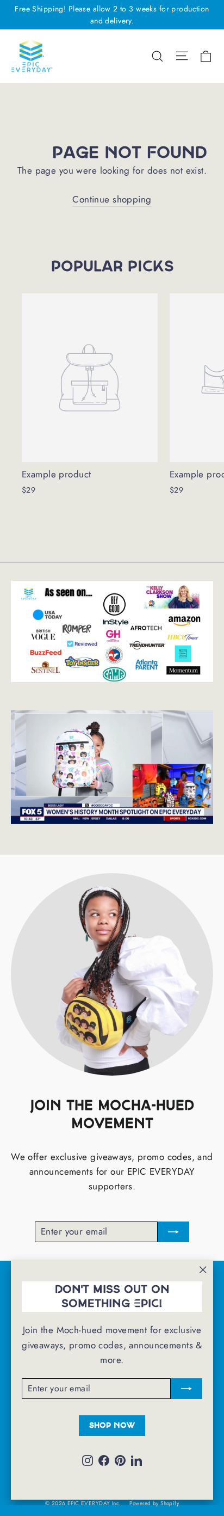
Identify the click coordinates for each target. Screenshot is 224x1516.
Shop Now (112, 1425)
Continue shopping (111, 199)
